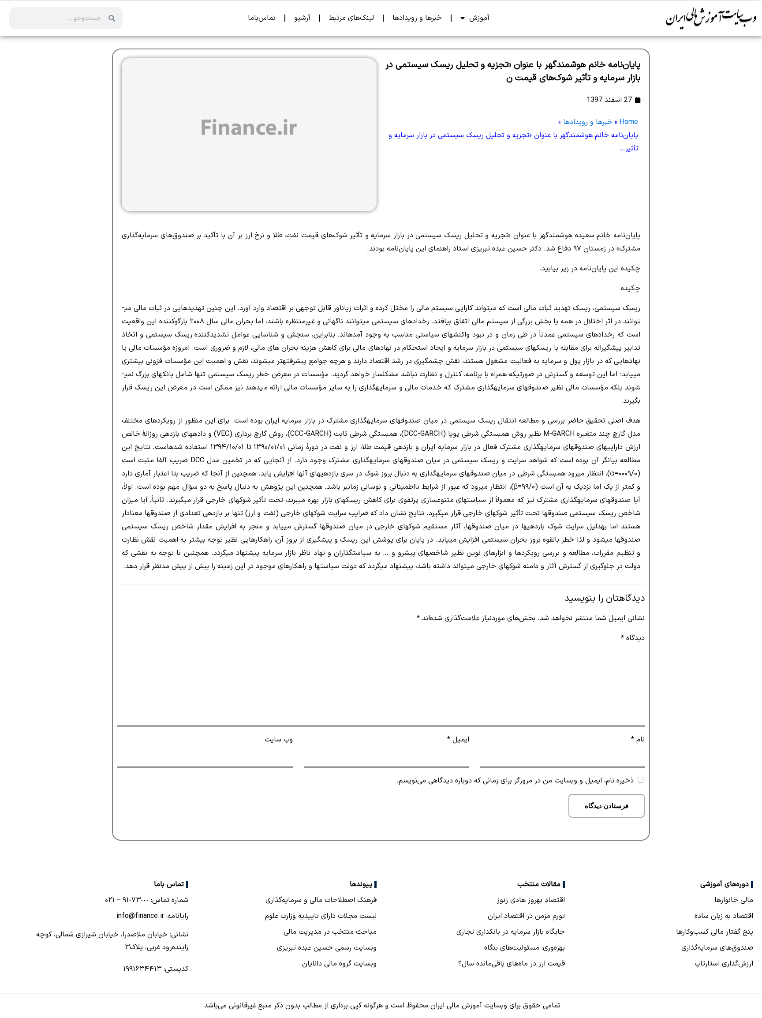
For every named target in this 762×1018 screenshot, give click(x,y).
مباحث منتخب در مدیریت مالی (330, 932)
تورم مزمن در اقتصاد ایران (526, 916)
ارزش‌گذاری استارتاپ (724, 963)
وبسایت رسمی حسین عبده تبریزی (327, 948)
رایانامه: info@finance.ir (152, 916)
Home (629, 122)
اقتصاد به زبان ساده (724, 916)
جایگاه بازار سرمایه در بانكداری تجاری (510, 932)
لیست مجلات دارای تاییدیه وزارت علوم (321, 916)
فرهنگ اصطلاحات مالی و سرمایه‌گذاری (321, 900)
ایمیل (458, 739)
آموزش (479, 18)
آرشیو (302, 18)
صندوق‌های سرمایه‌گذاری (717, 948)
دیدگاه (633, 638)
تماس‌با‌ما (262, 18)
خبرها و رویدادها (417, 18)
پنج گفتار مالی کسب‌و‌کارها (714, 932)
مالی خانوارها (733, 900)
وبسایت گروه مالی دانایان (339, 963)
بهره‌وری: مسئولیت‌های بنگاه (524, 948)
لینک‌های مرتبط (351, 18)
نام (638, 739)
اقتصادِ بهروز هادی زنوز (531, 900)
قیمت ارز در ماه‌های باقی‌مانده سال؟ (511, 963)
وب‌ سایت (279, 739)
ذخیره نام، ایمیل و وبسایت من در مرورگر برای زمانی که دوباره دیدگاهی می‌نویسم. (515, 780)
